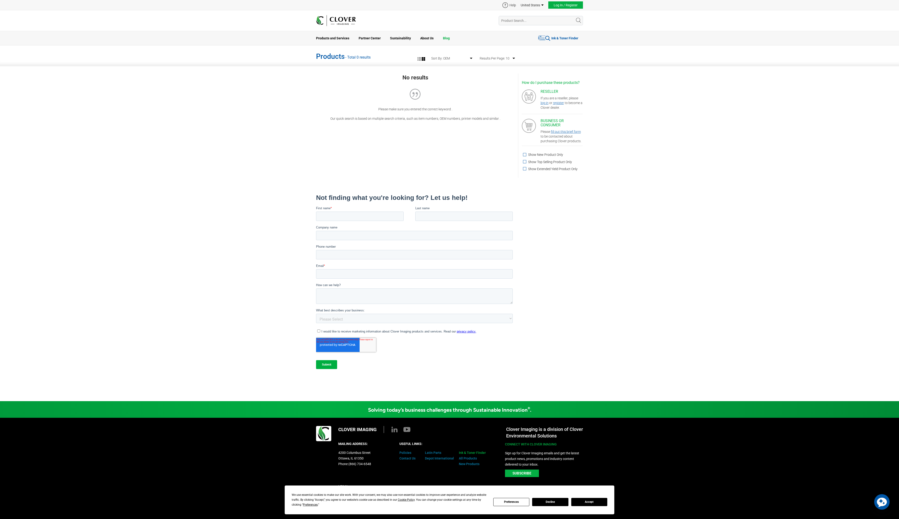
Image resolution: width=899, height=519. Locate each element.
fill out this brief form (566, 132)
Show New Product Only (545, 155)
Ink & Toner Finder (564, 38)
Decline (550, 502)
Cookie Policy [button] (406, 499)
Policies (405, 453)
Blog (446, 38)
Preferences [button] (310, 504)
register (558, 103)
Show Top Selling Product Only (549, 162)
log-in (545, 103)
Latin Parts (433, 453)
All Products (468, 458)
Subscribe (521, 473)
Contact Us (407, 458)
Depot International (439, 458)
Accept (589, 502)
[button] (882, 502)
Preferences (511, 502)
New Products (469, 464)
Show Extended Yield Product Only (552, 169)
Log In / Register (566, 5)
